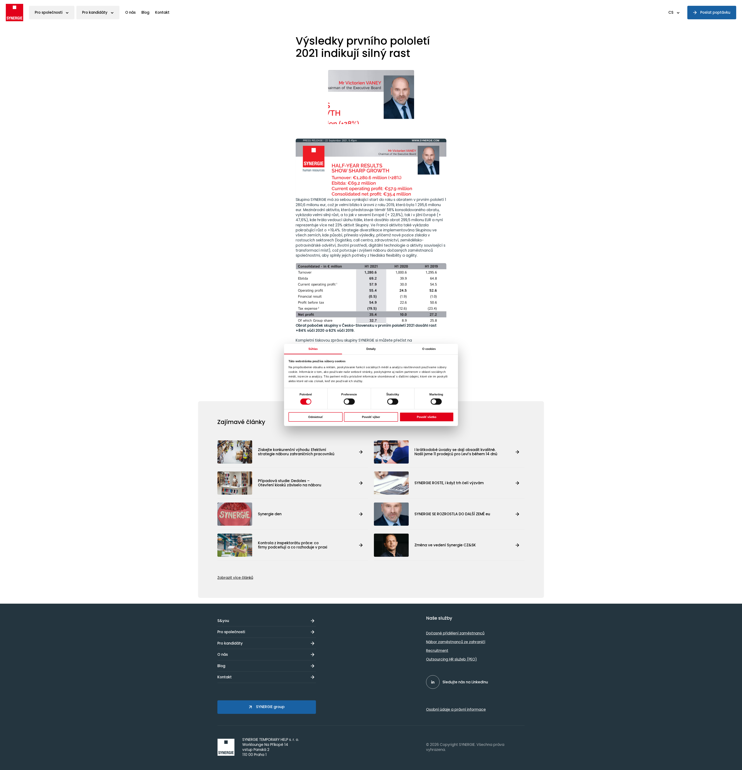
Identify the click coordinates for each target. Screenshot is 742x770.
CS (670, 12)
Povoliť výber (371, 417)
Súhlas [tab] (313, 348)
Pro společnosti (48, 12)
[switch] (349, 402)
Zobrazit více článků (235, 577)
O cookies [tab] (429, 348)
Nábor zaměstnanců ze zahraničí (455, 642)
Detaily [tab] (371, 348)
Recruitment (437, 650)
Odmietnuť (315, 417)
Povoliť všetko (426, 417)
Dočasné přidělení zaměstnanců (455, 633)
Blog (145, 12)
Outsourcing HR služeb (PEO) (451, 659)
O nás (130, 12)
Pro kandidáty (94, 12)
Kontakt (162, 12)
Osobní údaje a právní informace (456, 709)
